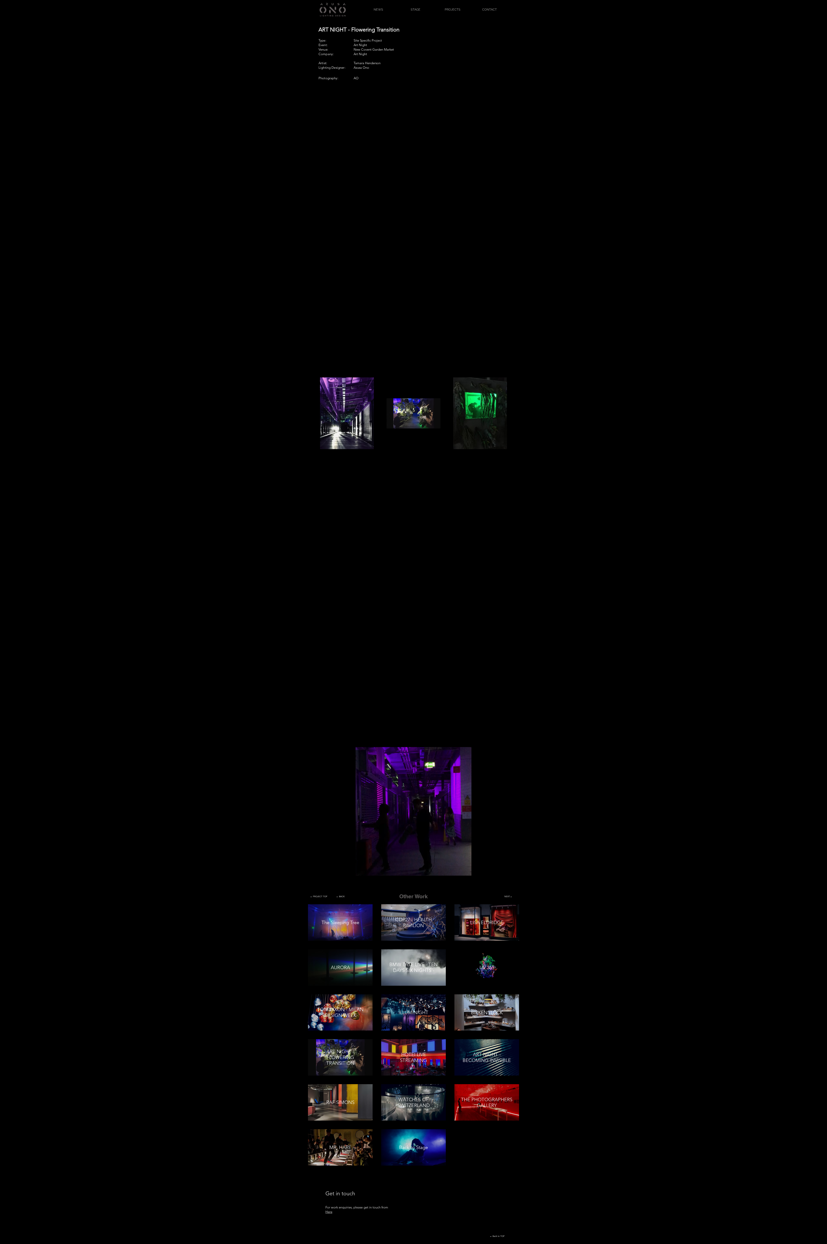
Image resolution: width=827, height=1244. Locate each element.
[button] (465, 871)
